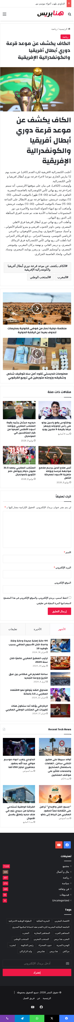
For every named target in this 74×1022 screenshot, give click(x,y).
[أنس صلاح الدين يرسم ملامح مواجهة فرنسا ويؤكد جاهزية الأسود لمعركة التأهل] (54, 455)
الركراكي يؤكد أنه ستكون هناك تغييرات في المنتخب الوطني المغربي (27, 708)
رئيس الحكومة (27, 945)
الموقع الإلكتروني (62, 582)
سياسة (65, 883)
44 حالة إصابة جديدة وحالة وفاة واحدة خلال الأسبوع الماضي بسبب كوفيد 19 (28, 644)
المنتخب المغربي (41, 939)
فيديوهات (64, 894)
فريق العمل (28, 998)
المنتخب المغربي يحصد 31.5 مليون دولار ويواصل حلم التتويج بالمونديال (20, 471)
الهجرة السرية (63, 945)
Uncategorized (60, 900)
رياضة (54, 28)
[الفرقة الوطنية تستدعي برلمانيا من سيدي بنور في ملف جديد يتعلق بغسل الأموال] (19, 794)
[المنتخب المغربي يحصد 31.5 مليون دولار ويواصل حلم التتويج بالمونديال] (19, 455)
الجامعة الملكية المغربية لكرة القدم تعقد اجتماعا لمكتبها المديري (40, 927)
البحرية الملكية (43, 921)
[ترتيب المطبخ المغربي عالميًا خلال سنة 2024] (60, 663)
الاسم (67, 552)
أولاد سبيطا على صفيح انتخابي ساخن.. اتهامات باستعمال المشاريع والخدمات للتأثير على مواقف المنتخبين (58, 767)
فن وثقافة (64, 889)
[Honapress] (50, 14)
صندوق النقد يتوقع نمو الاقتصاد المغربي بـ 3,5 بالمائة (29, 692)
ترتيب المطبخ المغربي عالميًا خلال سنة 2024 (29, 660)
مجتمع (66, 866)
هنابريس (41, 951)
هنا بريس (54, 951)
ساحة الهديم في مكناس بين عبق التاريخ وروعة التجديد (28, 676)
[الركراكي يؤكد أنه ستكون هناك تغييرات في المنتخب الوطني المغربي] (60, 710)
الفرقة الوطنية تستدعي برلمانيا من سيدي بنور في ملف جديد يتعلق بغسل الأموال (20, 813)
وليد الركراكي (26, 951)
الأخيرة (37, 629)
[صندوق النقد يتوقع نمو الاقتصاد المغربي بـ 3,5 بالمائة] (60, 695)
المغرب (61, 277)
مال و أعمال (62, 871)
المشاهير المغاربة (42, 933)
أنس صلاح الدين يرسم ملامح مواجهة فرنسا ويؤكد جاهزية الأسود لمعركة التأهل (55, 472)
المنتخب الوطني (39, 277)
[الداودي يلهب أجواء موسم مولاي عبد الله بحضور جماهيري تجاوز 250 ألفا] (19, 747)
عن (38, 998)
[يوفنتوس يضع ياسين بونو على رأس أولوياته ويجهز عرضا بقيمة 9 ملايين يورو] (54, 410)
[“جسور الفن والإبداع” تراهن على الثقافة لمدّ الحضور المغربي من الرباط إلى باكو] (55, 794)
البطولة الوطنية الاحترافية (20, 921)
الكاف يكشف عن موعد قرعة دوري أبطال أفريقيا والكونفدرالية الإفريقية (37, 267)
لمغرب (13, 945)
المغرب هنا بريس (61, 939)
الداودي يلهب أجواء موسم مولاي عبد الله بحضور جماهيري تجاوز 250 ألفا (19, 763)
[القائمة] (4, 15)
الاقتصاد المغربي (62, 921)
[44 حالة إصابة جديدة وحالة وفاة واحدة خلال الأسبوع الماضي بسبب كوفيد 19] (60, 645)
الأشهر (62, 629)
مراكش (66, 951)
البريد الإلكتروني (62, 567)
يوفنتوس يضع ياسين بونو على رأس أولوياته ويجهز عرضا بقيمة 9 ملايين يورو (56, 426)
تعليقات (12, 629)
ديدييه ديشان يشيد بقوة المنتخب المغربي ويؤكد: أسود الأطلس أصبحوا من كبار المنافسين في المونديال (21, 429)
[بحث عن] (69, 15)
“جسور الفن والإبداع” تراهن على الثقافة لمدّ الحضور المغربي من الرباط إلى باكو (55, 811)
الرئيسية (63, 28)
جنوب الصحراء (45, 945)
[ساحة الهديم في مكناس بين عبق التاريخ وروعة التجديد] (60, 679)
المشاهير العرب (62, 933)
